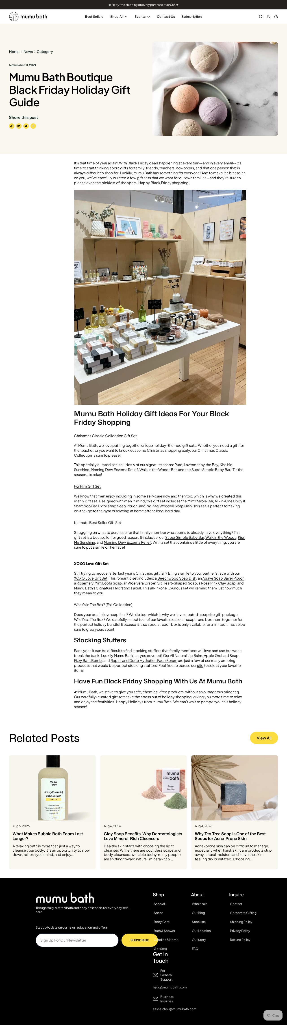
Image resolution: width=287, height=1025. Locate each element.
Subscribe (139, 940)
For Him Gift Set (87, 486)
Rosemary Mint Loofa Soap (99, 583)
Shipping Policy (241, 922)
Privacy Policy (240, 931)
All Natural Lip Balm (186, 655)
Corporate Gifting (243, 913)
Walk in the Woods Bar (157, 469)
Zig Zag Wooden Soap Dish (169, 506)
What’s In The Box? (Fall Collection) (103, 604)
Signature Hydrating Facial (118, 588)
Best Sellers (94, 16)
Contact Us (166, 16)
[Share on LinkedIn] (19, 126)
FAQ (195, 948)
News (28, 51)
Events (140, 16)
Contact (236, 904)
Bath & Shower (164, 931)
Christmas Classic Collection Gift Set (105, 435)
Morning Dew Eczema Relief (114, 469)
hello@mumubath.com (170, 987)
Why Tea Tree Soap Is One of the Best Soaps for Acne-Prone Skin (230, 836)
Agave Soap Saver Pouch (223, 578)
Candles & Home (166, 940)
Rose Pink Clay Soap (218, 583)
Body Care (162, 922)
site (200, 665)
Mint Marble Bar (200, 501)
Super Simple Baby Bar (210, 469)
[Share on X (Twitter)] (26, 126)
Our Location (201, 931)
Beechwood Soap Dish (176, 578)
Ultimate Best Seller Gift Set (97, 522)
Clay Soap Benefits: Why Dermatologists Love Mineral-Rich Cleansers (143, 836)
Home (14, 51)
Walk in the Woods (220, 537)
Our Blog (198, 913)
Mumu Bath (142, 172)
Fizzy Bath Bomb (88, 660)
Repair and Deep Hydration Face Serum (144, 660)
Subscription (192, 16)
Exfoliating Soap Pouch (117, 506)
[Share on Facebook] (33, 126)
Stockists (199, 922)
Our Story (199, 940)
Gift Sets (160, 948)
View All (264, 737)
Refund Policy (240, 940)
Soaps (158, 913)
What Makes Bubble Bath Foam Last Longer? (48, 836)
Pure (178, 464)
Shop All (116, 16)
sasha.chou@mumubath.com (174, 1009)
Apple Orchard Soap (221, 655)
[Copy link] (11, 126)
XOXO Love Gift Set (90, 578)
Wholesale (200, 904)
